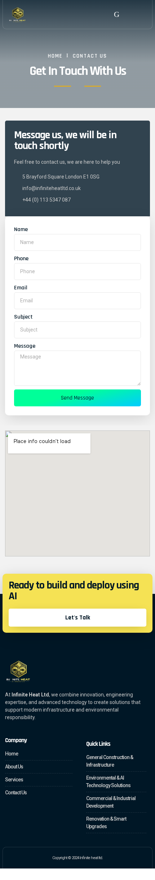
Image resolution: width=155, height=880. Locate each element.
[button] (116, 14)
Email (20, 288)
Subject (23, 317)
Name (21, 229)
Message (24, 346)
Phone (21, 258)
